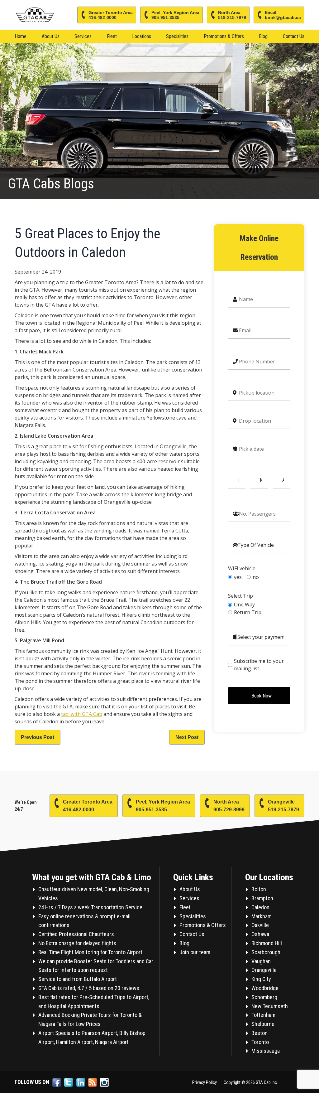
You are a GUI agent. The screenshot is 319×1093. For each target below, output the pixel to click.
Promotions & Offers (224, 36)
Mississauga (265, 1050)
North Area (232, 15)
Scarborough (265, 952)
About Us (51, 36)
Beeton (259, 1033)
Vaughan (261, 961)
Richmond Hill (266, 943)
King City (261, 979)
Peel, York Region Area (175, 15)
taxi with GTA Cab (81, 714)
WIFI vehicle (241, 568)
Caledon (260, 907)
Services (83, 36)
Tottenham (263, 1015)
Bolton (258, 889)
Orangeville (283, 805)
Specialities (177, 36)
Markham (261, 916)
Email (283, 15)
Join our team (194, 952)
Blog (263, 36)
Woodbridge (265, 988)
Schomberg (264, 997)
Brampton (262, 898)
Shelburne (262, 1024)
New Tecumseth (269, 1006)
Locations (141, 36)
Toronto (260, 1042)
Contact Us (293, 36)
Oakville (260, 925)
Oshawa (260, 934)
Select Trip (240, 596)
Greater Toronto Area (110, 15)
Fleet (112, 36)
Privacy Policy (204, 1082)
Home (20, 36)
